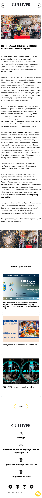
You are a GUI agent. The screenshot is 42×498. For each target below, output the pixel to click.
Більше (21, 406)
